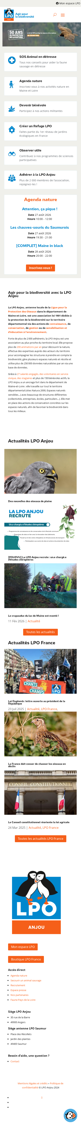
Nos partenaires (19, 995)
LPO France (49, 709)
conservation (16, 328)
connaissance (58, 323)
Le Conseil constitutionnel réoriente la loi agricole (39, 822)
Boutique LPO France (26, 959)
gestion (33, 328)
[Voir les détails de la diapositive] (41, 34)
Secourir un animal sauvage (26, 980)
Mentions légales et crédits (32, 1083)
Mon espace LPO (69, 3)
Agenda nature (19, 975)
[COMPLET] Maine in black (39, 246)
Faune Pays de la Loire (23, 999)
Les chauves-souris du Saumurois (39, 227)
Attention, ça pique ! (39, 209)
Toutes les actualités (40, 632)
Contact (15, 1061)
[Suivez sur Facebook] (42, 1097)
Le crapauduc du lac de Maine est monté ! (33, 616)
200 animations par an (29, 347)
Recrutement (18, 985)
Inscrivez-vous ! (40, 268)
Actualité (34, 621)
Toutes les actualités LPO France (40, 839)
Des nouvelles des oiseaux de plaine (30, 501)
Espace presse (18, 990)
